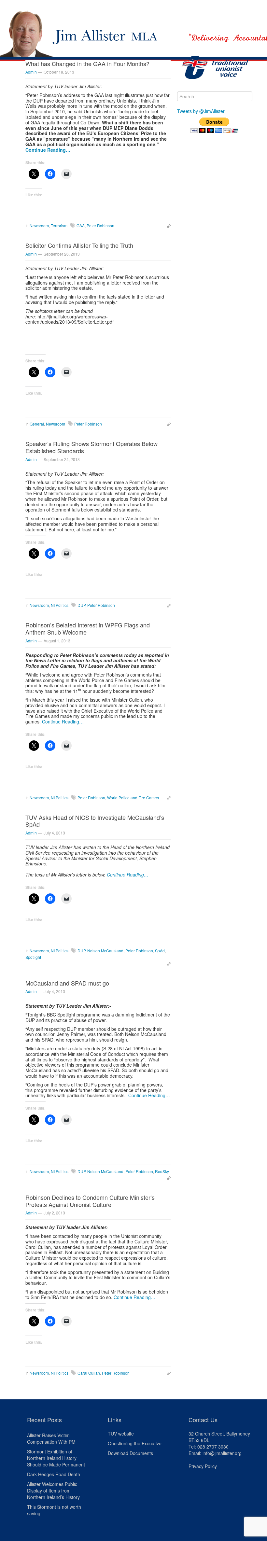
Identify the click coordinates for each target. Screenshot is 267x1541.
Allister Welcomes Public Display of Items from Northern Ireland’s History (53, 1490)
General (37, 424)
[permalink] (167, 225)
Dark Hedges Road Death (53, 1474)
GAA (81, 225)
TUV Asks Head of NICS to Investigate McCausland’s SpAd (94, 821)
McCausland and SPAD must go (67, 983)
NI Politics (59, 605)
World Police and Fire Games (133, 797)
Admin (31, 72)
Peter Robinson (100, 225)
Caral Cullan (88, 1373)
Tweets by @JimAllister (201, 111)
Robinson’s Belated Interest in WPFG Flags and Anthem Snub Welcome (87, 628)
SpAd (160, 950)
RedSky (162, 1171)
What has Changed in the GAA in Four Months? (87, 63)
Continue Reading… (47, 150)
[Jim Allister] (133, 22)
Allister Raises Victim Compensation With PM (51, 1438)
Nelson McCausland (105, 950)
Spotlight (33, 957)
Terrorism (59, 225)
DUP (81, 605)
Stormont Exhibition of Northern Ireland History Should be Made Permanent (56, 1458)
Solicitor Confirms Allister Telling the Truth (79, 245)
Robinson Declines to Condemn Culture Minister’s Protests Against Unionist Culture (90, 1201)
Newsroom (39, 225)
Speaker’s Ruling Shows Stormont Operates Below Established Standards (91, 447)
